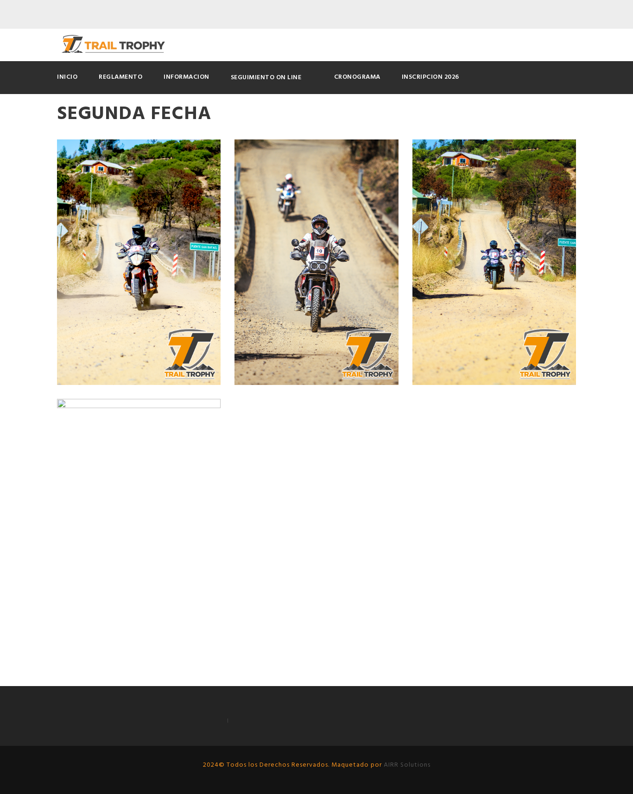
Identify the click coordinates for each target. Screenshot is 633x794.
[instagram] (571, 14)
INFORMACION (186, 77)
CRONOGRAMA (357, 77)
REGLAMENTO (120, 77)
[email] (554, 14)
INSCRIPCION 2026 (430, 77)
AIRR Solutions (406, 765)
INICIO (67, 77)
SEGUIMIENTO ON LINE (266, 77)
